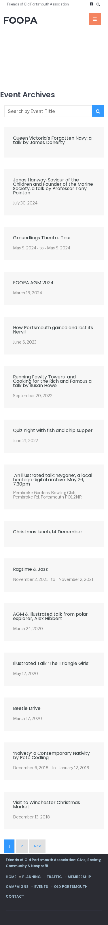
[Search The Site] (99, 4)
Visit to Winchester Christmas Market (46, 804)
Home (11, 876)
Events (41, 886)
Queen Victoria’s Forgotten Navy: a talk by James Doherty (52, 140)
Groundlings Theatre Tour (42, 237)
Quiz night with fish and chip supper (53, 430)
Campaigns (17, 886)
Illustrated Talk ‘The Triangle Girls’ (51, 663)
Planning (31, 876)
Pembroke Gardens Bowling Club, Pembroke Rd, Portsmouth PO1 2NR (47, 494)
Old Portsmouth (71, 886)
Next (37, 846)
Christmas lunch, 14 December (47, 531)
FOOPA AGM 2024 (33, 282)
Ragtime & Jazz (30, 569)
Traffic (54, 876)
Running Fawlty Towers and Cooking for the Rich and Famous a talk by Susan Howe (52, 381)
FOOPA (20, 20)
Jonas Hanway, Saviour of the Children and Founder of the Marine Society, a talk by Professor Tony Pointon (53, 186)
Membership (79, 876)
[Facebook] (91, 4)
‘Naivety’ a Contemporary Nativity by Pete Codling (51, 755)
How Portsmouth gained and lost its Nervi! (53, 329)
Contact (15, 896)
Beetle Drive (27, 708)
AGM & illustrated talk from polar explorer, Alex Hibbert (50, 616)
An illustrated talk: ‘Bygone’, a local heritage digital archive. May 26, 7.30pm (52, 479)
